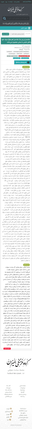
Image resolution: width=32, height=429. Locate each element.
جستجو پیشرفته (8, 394)
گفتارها (22, 392)
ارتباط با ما (10, 2)
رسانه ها (23, 396)
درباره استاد (23, 408)
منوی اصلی (24, 28)
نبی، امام (21, 49)
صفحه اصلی (23, 386)
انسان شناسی (26, 53)
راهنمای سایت (17, 2)
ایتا (8, 420)
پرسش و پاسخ (22, 394)
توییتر (7, 414)
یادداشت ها (8, 390)
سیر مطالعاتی (8, 396)
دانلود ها (23, 413)
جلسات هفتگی (23, 415)
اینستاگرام (8, 412)
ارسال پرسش (8, 392)
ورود (6, 2)
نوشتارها (22, 390)
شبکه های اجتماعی (23, 417)
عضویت (2, 2)
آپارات (8, 409)
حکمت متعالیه (19, 53)
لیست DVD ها (23, 411)
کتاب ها (8, 386)
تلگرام (7, 417)
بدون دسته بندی (12, 53)
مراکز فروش (23, 420)
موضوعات (22, 388)
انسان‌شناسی (9, 51)
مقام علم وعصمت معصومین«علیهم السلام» (21, 51)
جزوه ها (8, 388)
